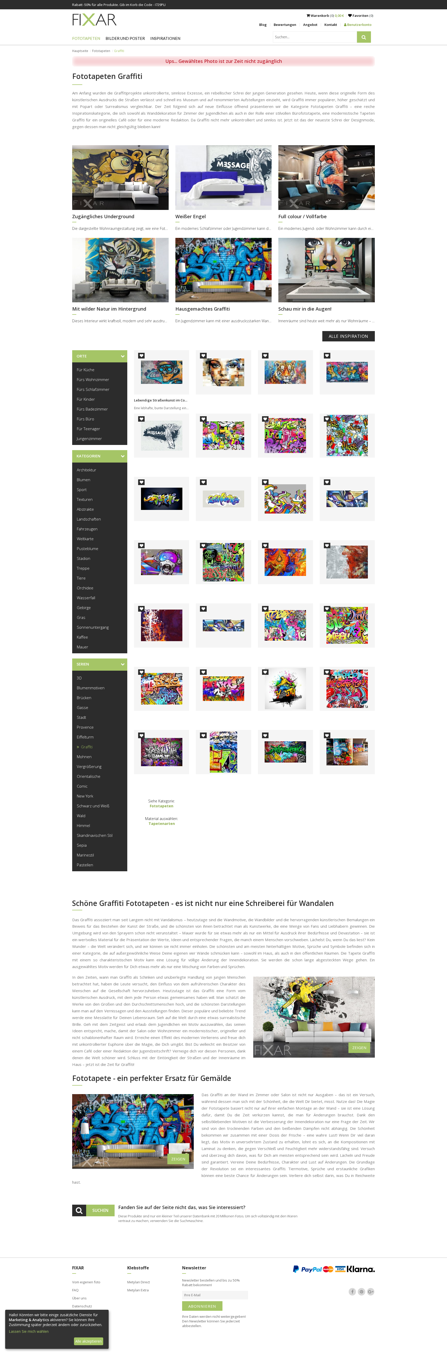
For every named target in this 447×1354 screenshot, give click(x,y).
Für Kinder (86, 399)
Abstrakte (85, 509)
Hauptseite (80, 51)
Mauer (82, 646)
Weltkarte (85, 538)
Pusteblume (87, 548)
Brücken (84, 697)
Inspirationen (165, 38)
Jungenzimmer (89, 438)
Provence (85, 727)
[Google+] (371, 1291)
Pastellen (85, 864)
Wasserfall (86, 597)
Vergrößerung (89, 766)
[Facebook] (352, 1291)
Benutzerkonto (358, 24)
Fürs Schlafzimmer (93, 389)
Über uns (79, 1298)
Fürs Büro (85, 418)
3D (79, 677)
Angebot (310, 24)
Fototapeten (86, 38)
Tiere (81, 578)
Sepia (82, 845)
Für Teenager (88, 428)
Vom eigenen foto (86, 1282)
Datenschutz (82, 1306)
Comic (82, 786)
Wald (81, 815)
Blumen (83, 479)
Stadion (83, 558)
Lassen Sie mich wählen (29, 1331)
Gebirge (84, 607)
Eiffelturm (85, 737)
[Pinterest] (361, 1291)
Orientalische (88, 776)
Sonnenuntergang (93, 627)
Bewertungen (285, 24)
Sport (82, 489)
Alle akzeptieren (88, 1341)
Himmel (83, 825)
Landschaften (89, 519)
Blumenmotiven (91, 687)
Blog (263, 24)
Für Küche (85, 369)
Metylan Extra (138, 1290)
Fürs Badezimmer (92, 409)
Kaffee (82, 637)
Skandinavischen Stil (95, 835)
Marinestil (85, 855)
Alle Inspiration (349, 336)
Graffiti (87, 746)
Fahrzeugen (87, 528)
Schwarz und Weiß (93, 805)
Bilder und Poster (125, 38)
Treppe (83, 568)
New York (85, 796)
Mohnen (84, 756)
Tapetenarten (161, 823)
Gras (81, 617)
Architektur (86, 469)
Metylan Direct (138, 1282)
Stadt (81, 717)
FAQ (75, 1290)
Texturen (85, 499)
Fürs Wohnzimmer (93, 379)
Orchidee (85, 587)
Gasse (82, 707)
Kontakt (330, 24)
